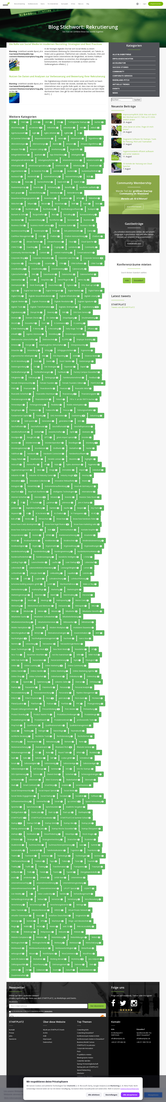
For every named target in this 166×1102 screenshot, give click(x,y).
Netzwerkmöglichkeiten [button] (71, 644)
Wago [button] (14, 926)
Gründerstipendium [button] (54, 442)
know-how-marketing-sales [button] (86, 524)
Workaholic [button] (39, 959)
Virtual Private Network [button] (79, 910)
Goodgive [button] (16, 437)
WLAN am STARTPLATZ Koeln (53, 1030)
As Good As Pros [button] (39, 171)
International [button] (88, 491)
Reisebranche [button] (34, 741)
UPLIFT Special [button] (71, 888)
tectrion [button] (98, 855)
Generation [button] (47, 421)
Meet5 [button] (31, 600)
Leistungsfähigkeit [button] (69, 567)
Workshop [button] (77, 959)
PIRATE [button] (15, 698)
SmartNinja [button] (50, 785)
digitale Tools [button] (18, 307)
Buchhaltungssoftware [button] (71, 209)
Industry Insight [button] (69, 475)
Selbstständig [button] (51, 763)
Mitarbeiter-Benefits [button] (91, 611)
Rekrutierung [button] (52, 741)
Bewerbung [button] (50, 198)
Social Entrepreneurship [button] (22, 790)
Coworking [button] (33, 263)
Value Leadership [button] (46, 894)
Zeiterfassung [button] (40, 964)
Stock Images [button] (89, 834)
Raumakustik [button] (77, 730)
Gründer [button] (15, 442)
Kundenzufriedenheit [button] (21, 557)
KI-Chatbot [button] (59, 513)
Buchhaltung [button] (49, 209)
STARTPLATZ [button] (18, 817)
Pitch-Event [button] (80, 698)
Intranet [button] (55, 497)
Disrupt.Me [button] (36, 312)
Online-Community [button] (77, 665)
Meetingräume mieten (85, 1058)
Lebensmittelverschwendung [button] (42, 567)
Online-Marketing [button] (59, 671)
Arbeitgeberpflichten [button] (47, 160)
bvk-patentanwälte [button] (73, 231)
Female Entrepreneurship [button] (22, 383)
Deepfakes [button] (46, 279)
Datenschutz (48, 1011)
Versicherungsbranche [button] (60, 904)
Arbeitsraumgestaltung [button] (39, 165)
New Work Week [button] (61, 649)
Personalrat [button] (65, 692)
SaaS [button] (14, 758)
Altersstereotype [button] (19, 144)
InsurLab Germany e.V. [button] (84, 486)
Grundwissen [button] (41, 448)
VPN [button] (43, 921)
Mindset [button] (27, 611)
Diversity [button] (52, 312)
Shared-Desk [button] (53, 774)
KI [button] (28, 513)
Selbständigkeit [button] (31, 763)
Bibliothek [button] (94, 198)
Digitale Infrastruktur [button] (69, 296)
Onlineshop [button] (93, 676)
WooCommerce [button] (69, 953)
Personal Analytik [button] (83, 687)
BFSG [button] (80, 198)
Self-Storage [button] (39, 769)
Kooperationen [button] (19, 535)
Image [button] (53, 470)
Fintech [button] (60, 399)
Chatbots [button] (97, 236)
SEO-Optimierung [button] (19, 774)
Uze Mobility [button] (17, 894)
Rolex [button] (49, 752)
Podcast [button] (51, 703)
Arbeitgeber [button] (77, 154)
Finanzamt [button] (29, 388)
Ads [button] (82, 127)
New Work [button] (41, 649)
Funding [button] (40, 415)
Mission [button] (55, 611)
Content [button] (44, 252)
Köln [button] (51, 529)
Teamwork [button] (30, 855)
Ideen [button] (40, 470)
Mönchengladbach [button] (20, 633)
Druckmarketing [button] (89, 317)
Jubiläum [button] (15, 508)
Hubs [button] (57, 464)
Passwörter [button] (31, 687)
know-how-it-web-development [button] (25, 524)
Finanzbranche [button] (47, 388)
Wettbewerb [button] (17, 948)
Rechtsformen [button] (85, 736)
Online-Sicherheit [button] (37, 676)
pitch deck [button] (64, 698)
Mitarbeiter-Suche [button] (19, 616)
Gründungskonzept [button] (20, 448)
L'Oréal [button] (88, 557)
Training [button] (42, 866)
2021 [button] (48, 122)
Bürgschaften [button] (39, 214)
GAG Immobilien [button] (58, 415)
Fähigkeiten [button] (17, 377)
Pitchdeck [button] (97, 698)
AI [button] (79, 133)
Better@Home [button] (74, 192)
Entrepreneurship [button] (79, 345)
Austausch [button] (16, 176)
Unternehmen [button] (78, 877)
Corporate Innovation (85, 1048)
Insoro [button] (86, 481)
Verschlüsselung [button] (92, 899)
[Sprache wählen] (138, 4)
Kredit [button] (14, 540)
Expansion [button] (69, 366)
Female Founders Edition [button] (73, 383)
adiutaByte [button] (68, 127)
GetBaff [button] (38, 432)
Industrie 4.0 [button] (17, 475)
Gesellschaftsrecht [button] (20, 432)
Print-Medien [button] (71, 709)
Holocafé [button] (16, 464)
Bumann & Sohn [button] (19, 214)
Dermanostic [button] (17, 285)
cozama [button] (49, 263)
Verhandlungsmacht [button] (83, 894)
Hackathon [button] (74, 448)
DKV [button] (65, 312)
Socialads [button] (65, 796)
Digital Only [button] (17, 296)
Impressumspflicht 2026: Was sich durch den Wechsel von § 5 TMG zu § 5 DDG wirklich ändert (140, 117)
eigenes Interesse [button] (34, 334)
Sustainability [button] (17, 850)
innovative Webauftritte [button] (66, 481)
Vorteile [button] (31, 921)
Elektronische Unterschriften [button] (24, 339)
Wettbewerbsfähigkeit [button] (65, 948)
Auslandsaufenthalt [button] (91, 171)
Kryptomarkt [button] (52, 546)
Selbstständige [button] (70, 763)
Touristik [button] (92, 861)
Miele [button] (14, 611)
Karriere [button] (54, 508)
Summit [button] (95, 845)
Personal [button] (64, 687)
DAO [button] (35, 274)
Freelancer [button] (34, 410)
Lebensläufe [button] (17, 567)
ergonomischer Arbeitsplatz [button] (23, 356)
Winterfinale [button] (87, 948)
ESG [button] (44, 356)
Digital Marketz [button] (75, 290)
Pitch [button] (49, 698)
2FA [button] (59, 122)
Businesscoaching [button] (19, 231)
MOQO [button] (38, 633)
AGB (44, 1036)
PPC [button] (79, 703)
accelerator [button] (35, 127)
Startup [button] (16, 823)
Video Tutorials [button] (18, 910)
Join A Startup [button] (85, 502)
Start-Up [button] (52, 812)
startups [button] (16, 834)
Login (144, 4)
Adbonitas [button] (52, 127)
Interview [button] (39, 497)
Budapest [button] (93, 209)
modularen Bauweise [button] (83, 627)
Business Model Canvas (85, 1042)
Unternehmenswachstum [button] (22, 888)
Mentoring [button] (16, 606)
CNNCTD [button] (16, 247)
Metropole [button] (80, 606)
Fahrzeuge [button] (34, 377)
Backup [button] (15, 182)
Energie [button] (29, 345)
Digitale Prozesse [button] (40, 301)
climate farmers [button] (34, 241)
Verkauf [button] (42, 899)
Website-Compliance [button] (21, 937)
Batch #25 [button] (63, 182)
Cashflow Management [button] (22, 236)
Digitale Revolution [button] (63, 301)
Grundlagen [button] (74, 442)
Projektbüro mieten (84, 1054)
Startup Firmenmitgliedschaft (87, 1064)
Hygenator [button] (93, 464)
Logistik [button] (39, 578)
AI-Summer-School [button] (20, 138)
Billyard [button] (32, 203)
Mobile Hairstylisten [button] (20, 627)
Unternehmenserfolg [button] (21, 883)
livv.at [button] (14, 578)
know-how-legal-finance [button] (56, 524)
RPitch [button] (80, 752)
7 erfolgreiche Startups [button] (78, 122)
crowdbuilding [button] (18, 269)
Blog (88, 4)
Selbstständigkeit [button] (19, 769)
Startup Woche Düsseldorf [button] (64, 828)
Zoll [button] (28, 970)
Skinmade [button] (90, 779)
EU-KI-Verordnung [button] (19, 361)
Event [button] (37, 361)
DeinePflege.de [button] (65, 279)
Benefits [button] (69, 187)
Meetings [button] (46, 600)
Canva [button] (91, 231)
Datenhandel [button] (49, 274)
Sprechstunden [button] (53, 807)
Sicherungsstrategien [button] (91, 774)
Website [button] (78, 932)
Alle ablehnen (94, 1095)
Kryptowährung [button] (71, 546)
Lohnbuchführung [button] (79, 578)
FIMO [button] (14, 388)
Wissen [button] (33, 953)
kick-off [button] (15, 519)
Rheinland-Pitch (121, 80)
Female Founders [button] (48, 383)
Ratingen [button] (43, 730)
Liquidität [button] (72, 573)
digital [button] (14, 290)
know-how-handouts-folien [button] (85, 519)
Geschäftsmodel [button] (39, 426)
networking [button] (31, 644)
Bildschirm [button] (16, 203)
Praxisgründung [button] (94, 703)
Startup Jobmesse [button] (19, 828)
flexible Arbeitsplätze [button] (76, 404)
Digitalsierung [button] (18, 312)
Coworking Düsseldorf (85, 1033)
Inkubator (80, 1073)
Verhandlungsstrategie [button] (21, 899)
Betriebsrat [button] (56, 192)
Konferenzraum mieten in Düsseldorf (90, 1039)
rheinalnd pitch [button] (43, 747)
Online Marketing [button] (53, 665)
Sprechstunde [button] (33, 807)
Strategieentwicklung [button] (52, 839)
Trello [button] (30, 872)
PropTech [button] (16, 725)
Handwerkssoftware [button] (78, 453)
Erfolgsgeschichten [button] (66, 350)
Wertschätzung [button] (93, 942)
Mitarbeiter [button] (71, 611)
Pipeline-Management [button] (86, 692)
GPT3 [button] (47, 437)
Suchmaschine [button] (36, 845)
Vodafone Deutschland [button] (59, 915)
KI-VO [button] (94, 513)
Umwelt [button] (44, 877)
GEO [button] (81, 421)
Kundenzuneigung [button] (44, 557)
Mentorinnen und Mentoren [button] (40, 606)
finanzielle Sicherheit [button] (20, 394)
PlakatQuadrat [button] (18, 703)
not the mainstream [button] (61, 654)
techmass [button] (47, 855)
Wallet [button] (27, 926)
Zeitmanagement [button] (60, 964)
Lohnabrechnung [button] (57, 578)
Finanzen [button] (65, 388)
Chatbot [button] (54, 236)
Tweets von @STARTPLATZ (123, 307)
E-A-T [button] (45, 323)
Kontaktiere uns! (134, 243)
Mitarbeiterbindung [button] (71, 616)
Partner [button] (15, 687)
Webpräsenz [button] (47, 932)
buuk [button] (56, 231)
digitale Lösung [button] (91, 296)
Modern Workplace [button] (59, 627)
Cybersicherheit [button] (18, 274)
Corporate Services (122, 76)
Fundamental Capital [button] (21, 415)
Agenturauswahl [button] (19, 133)
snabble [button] (66, 785)
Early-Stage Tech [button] (74, 328)
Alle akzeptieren (130, 1095)
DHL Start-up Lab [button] (89, 285)
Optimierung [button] (43, 682)
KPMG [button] (49, 535)
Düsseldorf (138, 280)
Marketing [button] (56, 589)
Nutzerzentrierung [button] (59, 660)
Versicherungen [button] (37, 904)
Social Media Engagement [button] (23, 796)
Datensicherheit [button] (87, 274)
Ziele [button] (92, 964)
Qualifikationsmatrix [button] (54, 725)
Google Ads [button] (33, 437)
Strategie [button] (32, 839)
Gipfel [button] (73, 432)
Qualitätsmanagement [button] (80, 725)
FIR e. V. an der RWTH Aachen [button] (83, 399)
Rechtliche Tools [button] (43, 736)
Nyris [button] (77, 660)
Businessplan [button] (40, 231)
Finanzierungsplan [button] (90, 394)
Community (118, 71)
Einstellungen (111, 1095)
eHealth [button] (16, 334)
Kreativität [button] (89, 535)
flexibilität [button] (56, 404)
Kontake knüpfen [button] (89, 529)
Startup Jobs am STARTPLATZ (87, 1067)
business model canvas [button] (42, 225)
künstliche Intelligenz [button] (68, 557)
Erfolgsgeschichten (123, 58)
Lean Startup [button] (72, 562)
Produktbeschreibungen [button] (68, 714)
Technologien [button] (82, 855)
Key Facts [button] (96, 508)
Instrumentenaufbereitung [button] (57, 486)
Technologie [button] (63, 855)
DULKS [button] (15, 323)
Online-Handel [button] (18, 671)
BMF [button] (75, 203)
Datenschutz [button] (68, 274)
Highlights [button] (90, 459)
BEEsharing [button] (53, 187)
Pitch (79, 1051)
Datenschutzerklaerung (129, 1089)
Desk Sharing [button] (36, 285)
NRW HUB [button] (93, 654)
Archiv (45, 1033)
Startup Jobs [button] (40, 828)
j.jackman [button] (51, 502)
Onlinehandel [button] (57, 676)
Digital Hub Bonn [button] (32, 290)
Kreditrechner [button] (70, 540)
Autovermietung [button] (73, 176)
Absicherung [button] (17, 127)
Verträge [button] (80, 904)
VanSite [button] (64, 894)
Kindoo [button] (29, 519)
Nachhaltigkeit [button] (18, 638)
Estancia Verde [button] (92, 356)
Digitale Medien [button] (18, 301)
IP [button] (13, 502)
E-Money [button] (38, 328)
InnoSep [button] (86, 475)
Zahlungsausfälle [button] (19, 964)
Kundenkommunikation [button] (88, 551)
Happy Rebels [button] (18, 459)
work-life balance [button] (19, 959)
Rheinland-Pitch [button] (63, 747)
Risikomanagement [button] (20, 752)
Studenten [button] (90, 839)
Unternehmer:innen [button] (49, 888)
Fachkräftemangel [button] (20, 372)
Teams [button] (15, 855)
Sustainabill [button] (35, 850)
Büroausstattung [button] (88, 214)
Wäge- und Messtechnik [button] (79, 921)
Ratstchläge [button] (59, 730)
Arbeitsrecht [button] (62, 165)
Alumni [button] (57, 144)
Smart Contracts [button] (31, 785)
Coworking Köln (83, 1030)
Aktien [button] (61, 138)
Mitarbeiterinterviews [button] (48, 622)
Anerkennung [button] (58, 149)
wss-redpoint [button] (94, 959)
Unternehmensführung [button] (46, 883)
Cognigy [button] (58, 247)
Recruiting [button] (16, 741)
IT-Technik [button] (35, 502)
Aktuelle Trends (121, 84)
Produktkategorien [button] (20, 720)
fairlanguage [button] (51, 377)
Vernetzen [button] (57, 899)
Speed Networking (84, 1070)
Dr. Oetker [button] (52, 317)
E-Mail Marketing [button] (19, 328)
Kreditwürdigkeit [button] (19, 546)
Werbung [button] (59, 942)
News (115, 93)
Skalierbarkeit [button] (72, 779)
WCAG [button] (40, 926)
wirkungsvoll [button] (17, 953)
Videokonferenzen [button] (40, 910)
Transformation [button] (60, 866)
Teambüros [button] (93, 850)
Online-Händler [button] (38, 671)
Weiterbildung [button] (58, 937)
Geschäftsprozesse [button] (83, 426)
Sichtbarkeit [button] (17, 779)
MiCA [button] (95, 606)
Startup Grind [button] (51, 823)
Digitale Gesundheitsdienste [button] (41, 296)
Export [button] (84, 366)
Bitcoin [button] (45, 203)
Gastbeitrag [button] (78, 415)
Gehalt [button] (15, 421)
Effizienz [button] (92, 328)
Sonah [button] (58, 801)
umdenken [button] (29, 877)
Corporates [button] (17, 263)
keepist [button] (81, 508)
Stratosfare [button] (73, 839)
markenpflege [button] (39, 589)
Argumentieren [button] (18, 171)
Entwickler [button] (16, 350)
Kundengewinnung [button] (63, 551)
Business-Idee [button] (87, 225)
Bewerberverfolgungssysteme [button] (25, 198)
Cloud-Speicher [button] (88, 241)
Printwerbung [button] (89, 709)
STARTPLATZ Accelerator (86, 1045)
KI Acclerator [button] (42, 513)
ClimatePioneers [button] (55, 241)
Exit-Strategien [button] (51, 366)
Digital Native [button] (95, 290)
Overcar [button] (79, 682)
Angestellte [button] (76, 149)
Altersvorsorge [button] (40, 144)
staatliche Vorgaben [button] (75, 807)
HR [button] (46, 464)
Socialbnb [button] (80, 796)
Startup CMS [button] (33, 823)
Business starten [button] (67, 225)
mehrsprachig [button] (63, 600)
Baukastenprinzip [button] (19, 187)
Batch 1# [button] (79, 182)
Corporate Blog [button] (19, 258)
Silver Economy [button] (53, 779)
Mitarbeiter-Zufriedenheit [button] (45, 616)
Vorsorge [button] (16, 921)
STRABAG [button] (16, 839)
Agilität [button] (68, 133)
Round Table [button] (64, 752)
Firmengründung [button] (38, 404)
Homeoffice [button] (33, 464)
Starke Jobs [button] (37, 812)
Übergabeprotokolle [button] (89, 872)
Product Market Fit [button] (42, 714)
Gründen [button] (86, 437)
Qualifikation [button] (33, 725)
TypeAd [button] (70, 872)
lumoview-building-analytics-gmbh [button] (26, 584)
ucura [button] (14, 877)
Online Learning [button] (31, 665)
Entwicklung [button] (33, 350)
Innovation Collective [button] (39, 481)
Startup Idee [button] (70, 823)
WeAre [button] (53, 926)
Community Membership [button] (22, 252)
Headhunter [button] (36, 459)
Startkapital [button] (84, 812)
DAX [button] (32, 279)
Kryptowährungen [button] (92, 546)
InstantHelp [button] (33, 486)
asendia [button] (57, 171)
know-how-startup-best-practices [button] (26, 529)
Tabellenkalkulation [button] (56, 850)
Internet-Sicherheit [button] (20, 497)
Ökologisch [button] (91, 660)
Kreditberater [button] (51, 540)
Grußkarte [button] (58, 448)
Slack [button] (14, 785)
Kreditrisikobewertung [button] (93, 540)
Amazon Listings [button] (38, 149)
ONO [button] (14, 682)
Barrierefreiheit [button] (44, 182)
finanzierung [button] (69, 394)
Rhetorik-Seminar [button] (85, 747)
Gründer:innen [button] (32, 442)
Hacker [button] (90, 448)
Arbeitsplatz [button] (17, 165)
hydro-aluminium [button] (74, 464)
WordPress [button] (88, 953)
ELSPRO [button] (66, 339)
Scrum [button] (15, 763)
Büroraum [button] (72, 220)
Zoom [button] (56, 970)
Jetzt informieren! (134, 206)
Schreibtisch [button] (86, 758)
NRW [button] (80, 654)
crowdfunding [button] (38, 269)
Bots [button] (98, 203)
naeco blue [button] (84, 638)
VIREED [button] (58, 910)
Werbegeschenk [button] (19, 942)
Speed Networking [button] (94, 801)
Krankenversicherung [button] (69, 535)
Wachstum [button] (57, 921)
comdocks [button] (74, 247)
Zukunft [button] (70, 970)
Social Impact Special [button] (48, 790)
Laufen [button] (56, 562)
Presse (11, 1033)
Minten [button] (42, 611)
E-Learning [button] (79, 323)
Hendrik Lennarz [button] (56, 459)
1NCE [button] (24, 122)
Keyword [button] (16, 513)
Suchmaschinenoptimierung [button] (61, 845)
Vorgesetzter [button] (82, 915)
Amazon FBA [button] (17, 149)
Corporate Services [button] (93, 258)
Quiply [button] (15, 730)
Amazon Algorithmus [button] (91, 144)
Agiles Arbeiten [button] (51, 133)
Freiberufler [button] (51, 410)
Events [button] (50, 361)
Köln (127, 280)
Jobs (10, 1036)
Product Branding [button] (19, 714)
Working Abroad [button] (58, 959)
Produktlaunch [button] (41, 720)
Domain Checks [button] (33, 317)
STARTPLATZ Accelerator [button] (43, 817)
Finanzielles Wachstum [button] (46, 394)
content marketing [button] (63, 252)
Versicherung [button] (17, 904)
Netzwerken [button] (49, 644)
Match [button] (54, 595)
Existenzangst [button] (86, 361)
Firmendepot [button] (17, 404)
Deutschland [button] (55, 285)
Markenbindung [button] (18, 589)
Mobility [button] (39, 627)
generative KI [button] (65, 421)
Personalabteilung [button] (19, 692)
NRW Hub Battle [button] (19, 660)
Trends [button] (43, 872)
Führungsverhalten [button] (86, 410)
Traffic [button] (29, 866)
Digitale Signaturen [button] (87, 301)
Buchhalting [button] (31, 209)
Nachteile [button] (69, 638)
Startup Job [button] (87, 823)
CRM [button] (62, 263)
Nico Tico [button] (16, 654)
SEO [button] (68, 769)
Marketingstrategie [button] (20, 595)
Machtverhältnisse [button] (68, 584)
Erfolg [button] (48, 350)
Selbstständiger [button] (90, 763)
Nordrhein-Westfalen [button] (37, 654)
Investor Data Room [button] (89, 497)
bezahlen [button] (66, 198)
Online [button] (15, 665)
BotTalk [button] (15, 209)
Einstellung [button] (54, 334)
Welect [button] (95, 937)
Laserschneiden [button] (38, 562)
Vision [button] (39, 915)
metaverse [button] (64, 606)
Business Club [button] (18, 225)
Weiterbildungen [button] (78, 937)
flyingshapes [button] (17, 410)
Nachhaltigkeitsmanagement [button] (45, 638)
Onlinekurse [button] (75, 676)
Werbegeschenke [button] (40, 942)
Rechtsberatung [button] (64, 736)
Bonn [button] (86, 203)
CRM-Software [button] (78, 263)
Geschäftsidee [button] (18, 426)
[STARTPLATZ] (6, 3)
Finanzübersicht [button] (42, 399)
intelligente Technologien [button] (64, 491)
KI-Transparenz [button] (78, 513)
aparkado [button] (39, 154)
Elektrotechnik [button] (49, 339)
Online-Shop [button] (17, 676)
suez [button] (82, 845)
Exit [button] (36, 366)
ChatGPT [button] (16, 241)
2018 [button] (36, 122)
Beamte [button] (37, 187)
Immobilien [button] (68, 470)
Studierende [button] (17, 845)
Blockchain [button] (60, 203)
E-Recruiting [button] (54, 328)
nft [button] (94, 649)
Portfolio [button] (66, 703)
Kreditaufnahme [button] (31, 540)
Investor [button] (69, 497)
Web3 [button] (14, 932)
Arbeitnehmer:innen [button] (72, 160)
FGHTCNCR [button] (97, 383)
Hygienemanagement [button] (21, 470)
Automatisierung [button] (52, 176)
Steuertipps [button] (71, 834)
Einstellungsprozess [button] (74, 334)
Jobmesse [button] (67, 502)
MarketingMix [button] (74, 589)
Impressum (47, 1039)
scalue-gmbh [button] (67, 758)
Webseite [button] (63, 932)
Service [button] (37, 774)
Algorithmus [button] (95, 138)
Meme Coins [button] (81, 600)
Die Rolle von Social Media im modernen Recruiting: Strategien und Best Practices (55, 44)
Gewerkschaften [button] (56, 432)
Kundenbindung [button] (41, 551)
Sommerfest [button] (42, 801)
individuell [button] (98, 470)
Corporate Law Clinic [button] (68, 258)
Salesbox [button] (40, 758)
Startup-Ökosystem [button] (91, 828)
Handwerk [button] (32, 453)
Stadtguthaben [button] (18, 812)
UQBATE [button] (89, 888)
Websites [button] (41, 937)
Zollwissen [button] (41, 970)
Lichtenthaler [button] (17, 573)
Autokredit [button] (33, 176)
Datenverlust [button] (17, 279)
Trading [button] (15, 866)
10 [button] (13, 122)
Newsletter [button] (80, 649)
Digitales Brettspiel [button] (68, 307)
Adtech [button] (95, 127)
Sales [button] (26, 758)
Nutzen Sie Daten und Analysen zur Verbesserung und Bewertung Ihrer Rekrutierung (57, 76)
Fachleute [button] (63, 372)
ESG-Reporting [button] (60, 356)
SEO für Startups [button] (85, 769)
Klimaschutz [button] (45, 519)
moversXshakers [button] (82, 633)
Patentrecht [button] (48, 687)
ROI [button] (37, 752)
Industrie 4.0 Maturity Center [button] (42, 475)
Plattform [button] (36, 703)
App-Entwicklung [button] (58, 154)
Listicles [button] (87, 573)
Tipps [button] (53, 861)
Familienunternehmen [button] (73, 377)
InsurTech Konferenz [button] (38, 491)
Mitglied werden (155, 4)
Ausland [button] (71, 171)
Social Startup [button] (47, 796)
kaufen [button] (68, 508)
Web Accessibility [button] (85, 926)
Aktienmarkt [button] (77, 138)
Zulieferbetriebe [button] (87, 970)
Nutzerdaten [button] (39, 660)
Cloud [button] (72, 241)
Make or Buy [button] (89, 584)
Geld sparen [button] (30, 421)
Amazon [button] (70, 144)
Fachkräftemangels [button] (43, 372)
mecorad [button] (87, 595)
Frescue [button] (67, 410)
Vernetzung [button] (73, 899)
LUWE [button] (50, 584)
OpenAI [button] (27, 682)
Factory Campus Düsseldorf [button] (86, 372)
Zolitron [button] (15, 970)
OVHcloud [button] (95, 682)
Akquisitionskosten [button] (44, 138)
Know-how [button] (62, 519)
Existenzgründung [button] (19, 366)
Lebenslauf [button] (90, 562)
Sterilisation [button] (33, 834)
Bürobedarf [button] (17, 220)
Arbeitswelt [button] (95, 165)
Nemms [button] (15, 644)
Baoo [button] (28, 182)
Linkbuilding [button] (56, 573)
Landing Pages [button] (18, 562)
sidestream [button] (34, 779)
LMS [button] (26, 578)
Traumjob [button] (97, 866)
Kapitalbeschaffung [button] (35, 508)
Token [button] (65, 861)
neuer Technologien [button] (20, 649)
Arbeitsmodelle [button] (94, 160)
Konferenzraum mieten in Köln (88, 1036)
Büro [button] (55, 214)
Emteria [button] (15, 345)
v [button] (30, 894)
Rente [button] (82, 741)
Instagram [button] (16, 486)
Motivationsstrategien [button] (58, 633)
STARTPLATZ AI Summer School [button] (75, 817)
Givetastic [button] (87, 432)
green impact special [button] (66, 437)
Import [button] (83, 470)
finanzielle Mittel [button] (83, 388)
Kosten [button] (36, 535)
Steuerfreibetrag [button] (52, 834)
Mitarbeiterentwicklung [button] (21, 622)
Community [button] (91, 247)
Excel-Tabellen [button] (67, 361)
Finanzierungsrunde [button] (20, 399)
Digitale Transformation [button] (41, 307)
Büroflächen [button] (56, 220)
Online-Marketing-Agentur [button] (85, 671)
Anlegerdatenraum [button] (20, 154)
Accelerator (119, 63)
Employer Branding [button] (86, 339)
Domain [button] (15, 317)
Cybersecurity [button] (79, 269)
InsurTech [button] (17, 491)
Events (116, 88)
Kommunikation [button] (67, 529)
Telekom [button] (39, 861)
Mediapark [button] (16, 600)
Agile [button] (35, 133)
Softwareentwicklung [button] (21, 801)
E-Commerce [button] (61, 323)
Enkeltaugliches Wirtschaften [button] (52, 345)
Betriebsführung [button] (37, 192)
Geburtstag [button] (95, 415)
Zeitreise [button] (79, 964)
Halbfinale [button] (16, 453)
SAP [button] (53, 758)
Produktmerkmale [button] (62, 720)
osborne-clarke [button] (62, 682)
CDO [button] (42, 236)
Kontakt (12, 1030)
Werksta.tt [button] (75, 942)
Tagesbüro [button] (76, 850)
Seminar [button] (55, 769)
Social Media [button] (70, 790)
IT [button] (22, 502)
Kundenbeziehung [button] (19, 551)
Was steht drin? (13, 1001)
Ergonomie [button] (86, 350)
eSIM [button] (76, 356)
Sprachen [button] (16, 807)
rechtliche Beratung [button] (20, 736)
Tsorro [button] (57, 872)
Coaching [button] (32, 247)
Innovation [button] (17, 481)
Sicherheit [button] (70, 774)
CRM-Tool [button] (96, 263)
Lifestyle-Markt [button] (37, 573)
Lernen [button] (88, 567)
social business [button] (83, 785)
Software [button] (96, 796)
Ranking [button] (28, 730)
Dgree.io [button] (71, 285)
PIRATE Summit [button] (32, 698)
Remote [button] (68, 741)
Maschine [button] (40, 595)
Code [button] (45, 247)
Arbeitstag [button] (78, 165)
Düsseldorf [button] (30, 323)
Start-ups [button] (68, 812)
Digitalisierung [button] (90, 307)
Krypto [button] (36, 546)
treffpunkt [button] (16, 872)
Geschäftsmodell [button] (60, 426)
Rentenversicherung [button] (20, 747)
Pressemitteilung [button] (50, 709)
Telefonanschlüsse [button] (20, 861)
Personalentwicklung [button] (43, 692)
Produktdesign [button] (91, 714)
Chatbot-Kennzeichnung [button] (76, 236)
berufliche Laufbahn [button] (88, 187)
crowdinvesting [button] (59, 269)
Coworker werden (83, 1061)
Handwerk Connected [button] (53, 453)
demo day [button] (83, 279)
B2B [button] (89, 176)
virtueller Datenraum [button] (21, 915)
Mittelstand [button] (87, 622)
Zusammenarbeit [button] (19, 975)
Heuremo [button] (74, 459)
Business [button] (88, 220)
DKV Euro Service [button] (81, 312)
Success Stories (120, 67)
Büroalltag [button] (69, 214)
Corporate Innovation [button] (43, 258)
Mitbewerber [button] (69, 622)
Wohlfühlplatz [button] (49, 953)
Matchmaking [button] (70, 595)
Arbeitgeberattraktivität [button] (22, 160)
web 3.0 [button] (67, 926)
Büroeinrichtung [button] (36, 220)
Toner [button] (78, 861)
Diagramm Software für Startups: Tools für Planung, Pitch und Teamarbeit (139, 140)
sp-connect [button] (74, 801)
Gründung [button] (91, 442)
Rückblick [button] (94, 752)
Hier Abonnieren (97, 1006)
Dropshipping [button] (69, 317)
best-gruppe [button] (17, 192)
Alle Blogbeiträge (122, 54)
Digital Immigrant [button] (54, 290)
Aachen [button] (99, 122)
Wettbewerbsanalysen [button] (39, 948)
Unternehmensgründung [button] (74, 883)
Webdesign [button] (29, 932)
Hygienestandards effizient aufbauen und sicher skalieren (138, 152)
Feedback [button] (94, 377)
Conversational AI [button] (85, 252)
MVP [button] (99, 633)
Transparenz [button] (80, 866)
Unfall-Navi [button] (59, 877)
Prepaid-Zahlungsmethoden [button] (24, 709)
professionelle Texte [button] (86, 720)
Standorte (12, 1039)
